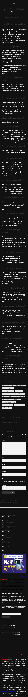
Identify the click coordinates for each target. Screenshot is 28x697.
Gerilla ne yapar (19, 391)
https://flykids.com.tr (16, 501)
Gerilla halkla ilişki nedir (8, 388)
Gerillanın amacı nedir (7, 405)
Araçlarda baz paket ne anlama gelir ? (10, 533)
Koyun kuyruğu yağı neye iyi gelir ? (9, 526)
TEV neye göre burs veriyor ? (8, 537)
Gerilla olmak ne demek (8, 393)
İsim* (3, 457)
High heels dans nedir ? (7, 541)
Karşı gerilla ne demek (19, 405)
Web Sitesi (4, 471)
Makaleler (8, 381)
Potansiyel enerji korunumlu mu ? (9, 515)
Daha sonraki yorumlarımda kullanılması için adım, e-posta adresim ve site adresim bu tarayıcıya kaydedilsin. (13, 481)
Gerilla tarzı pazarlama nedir (9, 402)
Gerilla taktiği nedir (7, 399)
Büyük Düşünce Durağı (14, 9)
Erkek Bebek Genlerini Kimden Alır (9, 629)
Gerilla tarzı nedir (16, 399)
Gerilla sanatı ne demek (8, 396)
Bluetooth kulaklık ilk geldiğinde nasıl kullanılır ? (12, 545)
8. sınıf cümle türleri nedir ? (7, 548)
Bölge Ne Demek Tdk (6, 625)
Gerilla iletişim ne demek (8, 391)
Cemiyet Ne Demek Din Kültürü (8, 634)
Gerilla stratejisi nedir (19, 396)
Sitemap (16, 502)
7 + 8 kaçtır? (5, 485)
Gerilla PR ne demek (19, 393)
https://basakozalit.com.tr (7, 502)
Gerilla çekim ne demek (8, 385)
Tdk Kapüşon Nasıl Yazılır (9, 422)
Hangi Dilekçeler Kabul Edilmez (11, 417)
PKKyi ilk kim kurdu (7, 407)
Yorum (3, 440)
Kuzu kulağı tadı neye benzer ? (8, 522)
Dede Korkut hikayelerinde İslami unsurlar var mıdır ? (13, 519)
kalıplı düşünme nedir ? (7, 530)
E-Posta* (4, 464)
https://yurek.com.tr (5, 501)
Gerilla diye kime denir (20, 385)
